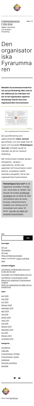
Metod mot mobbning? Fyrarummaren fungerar (16, 281)
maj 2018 (4, 314)
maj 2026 (5, 299)
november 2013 (7, 339)
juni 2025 (4, 302)
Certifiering (5, 348)
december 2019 (7, 308)
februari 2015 (6, 327)
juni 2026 (4, 296)
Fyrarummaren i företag (10, 354)
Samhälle (4, 366)
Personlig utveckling (9, 363)
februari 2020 (6, 305)
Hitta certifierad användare (11, 256)
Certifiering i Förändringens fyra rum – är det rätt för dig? (16, 271)
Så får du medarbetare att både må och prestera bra (16, 286)
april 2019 (5, 311)
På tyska (4, 253)
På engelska (6, 250)
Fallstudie (5, 351)
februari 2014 (6, 336)
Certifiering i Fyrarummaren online (14, 278)
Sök (2, 234)
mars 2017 (5, 320)
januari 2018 (6, 317)
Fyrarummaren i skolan (10, 357)
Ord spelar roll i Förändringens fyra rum (16, 275)
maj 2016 (4, 324)
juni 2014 (4, 333)
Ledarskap (5, 360)
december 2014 (7, 330)
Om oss (4, 248)
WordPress (14, 398)
